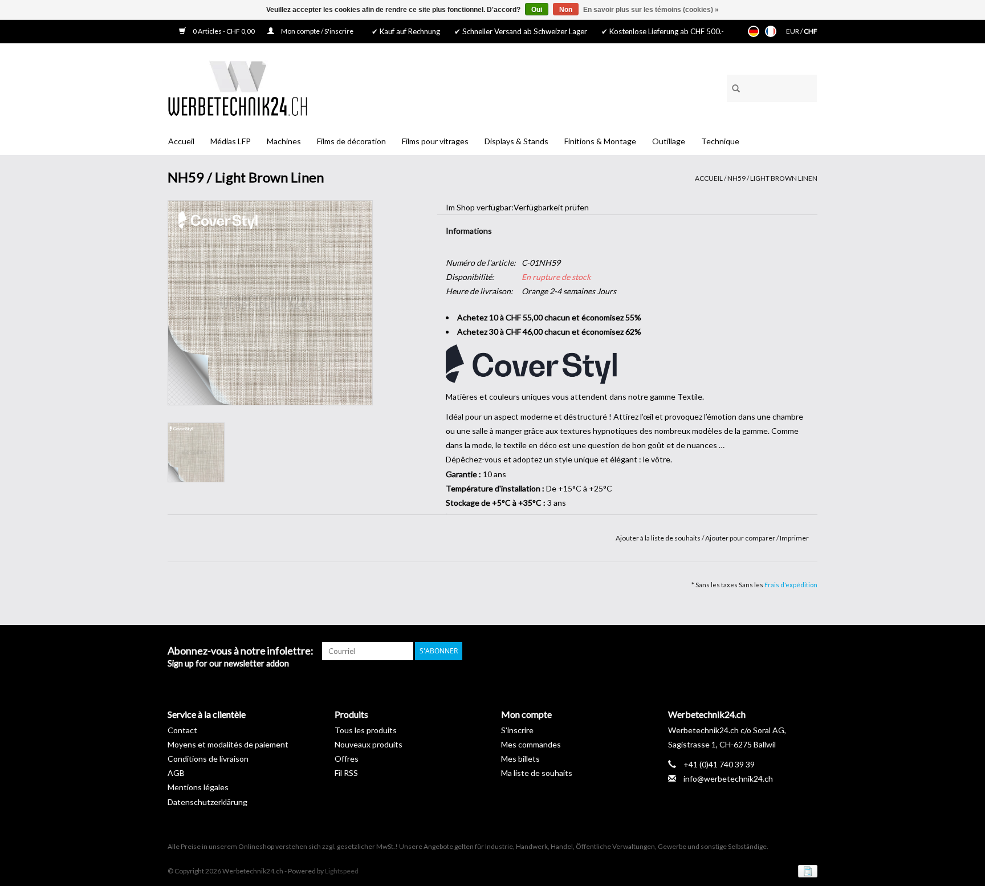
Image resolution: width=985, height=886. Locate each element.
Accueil (181, 141)
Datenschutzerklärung (207, 802)
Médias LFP (230, 141)
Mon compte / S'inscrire (316, 31)
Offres (347, 758)
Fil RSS (346, 773)
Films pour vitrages (435, 141)
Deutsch (753, 31)
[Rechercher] (732, 86)
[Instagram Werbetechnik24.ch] (808, 651)
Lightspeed (342, 871)
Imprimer (794, 538)
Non (565, 10)
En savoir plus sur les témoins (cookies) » (651, 10)
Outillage (668, 141)
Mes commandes (531, 744)
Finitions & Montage (600, 141)
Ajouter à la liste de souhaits (659, 538)
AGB (176, 773)
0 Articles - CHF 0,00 (224, 31)
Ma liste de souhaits (536, 773)
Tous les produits (366, 730)
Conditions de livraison (208, 758)
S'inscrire (517, 730)
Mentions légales (198, 787)
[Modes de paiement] (805, 870)
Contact (182, 730)
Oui (536, 10)
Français (770, 31)
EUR (793, 31)
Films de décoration (351, 141)
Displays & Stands (516, 141)
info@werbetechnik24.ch (728, 778)
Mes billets (520, 758)
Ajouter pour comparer (740, 538)
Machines (284, 141)
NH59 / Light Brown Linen (772, 178)
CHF (810, 31)
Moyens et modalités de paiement (228, 744)
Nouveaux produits (368, 744)
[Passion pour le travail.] (237, 88)
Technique (720, 141)
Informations (469, 230)
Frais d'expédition (790, 584)
